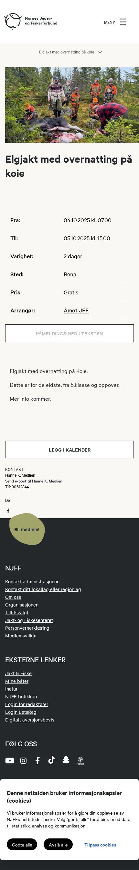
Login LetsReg (21, 712)
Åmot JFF (76, 310)
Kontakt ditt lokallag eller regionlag (43, 589)
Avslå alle (58, 844)
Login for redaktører (26, 704)
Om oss (13, 597)
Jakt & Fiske (18, 673)
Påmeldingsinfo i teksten (69, 333)
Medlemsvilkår (21, 635)
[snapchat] (66, 760)
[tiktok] (52, 760)
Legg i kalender (70, 449)
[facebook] (37, 760)
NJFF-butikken (21, 696)
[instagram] (23, 760)
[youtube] (9, 760)
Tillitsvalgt (16, 612)
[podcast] (80, 760)
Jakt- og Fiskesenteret (29, 620)
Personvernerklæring (27, 628)
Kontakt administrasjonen (32, 581)
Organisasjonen (21, 604)
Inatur (11, 688)
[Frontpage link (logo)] (12, 22)
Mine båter (16, 681)
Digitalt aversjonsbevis (29, 719)
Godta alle (22, 844)
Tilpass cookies (100, 844)
